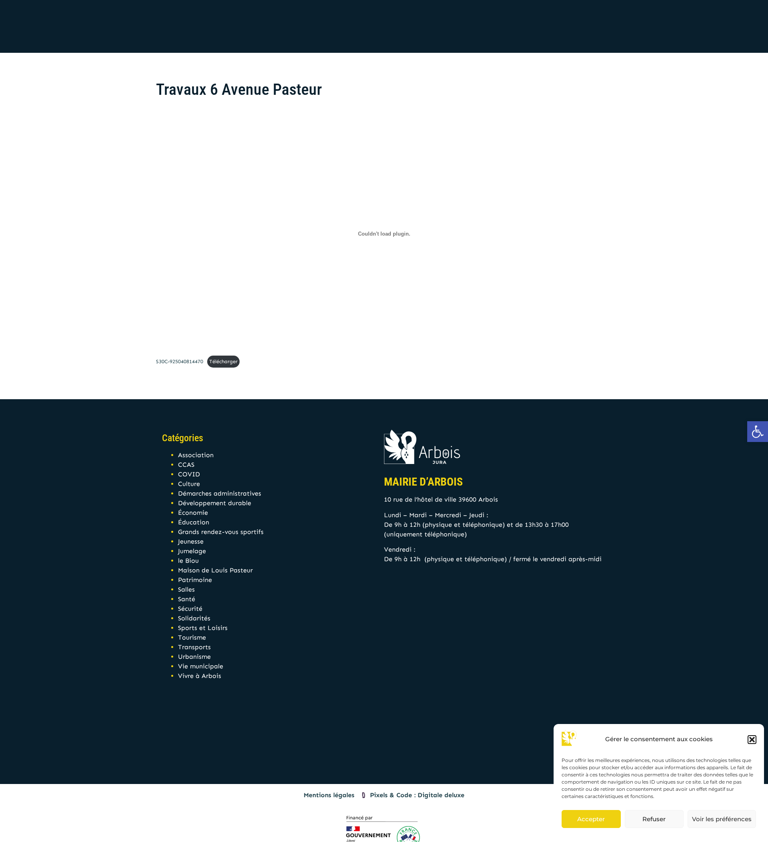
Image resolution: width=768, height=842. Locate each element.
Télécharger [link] (223, 361)
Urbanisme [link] (194, 656)
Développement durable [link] (214, 503)
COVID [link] (189, 474)
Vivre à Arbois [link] (199, 676)
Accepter (591, 819)
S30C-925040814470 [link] (179, 361)
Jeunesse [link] (191, 541)
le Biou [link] (188, 560)
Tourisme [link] (192, 637)
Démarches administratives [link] (219, 493)
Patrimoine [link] (195, 580)
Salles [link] (186, 589)
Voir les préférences (722, 819)
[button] (752, 740)
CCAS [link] (186, 464)
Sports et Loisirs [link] (203, 628)
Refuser (654, 819)
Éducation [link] (193, 522)
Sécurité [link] (190, 608)
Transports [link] (194, 647)
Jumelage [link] (192, 551)
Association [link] (196, 455)
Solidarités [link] (194, 618)
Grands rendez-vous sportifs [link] (221, 532)
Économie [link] (193, 512)
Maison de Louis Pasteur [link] (215, 570)
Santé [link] (186, 599)
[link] (757, 431)
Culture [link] (189, 484)
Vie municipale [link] (200, 666)
